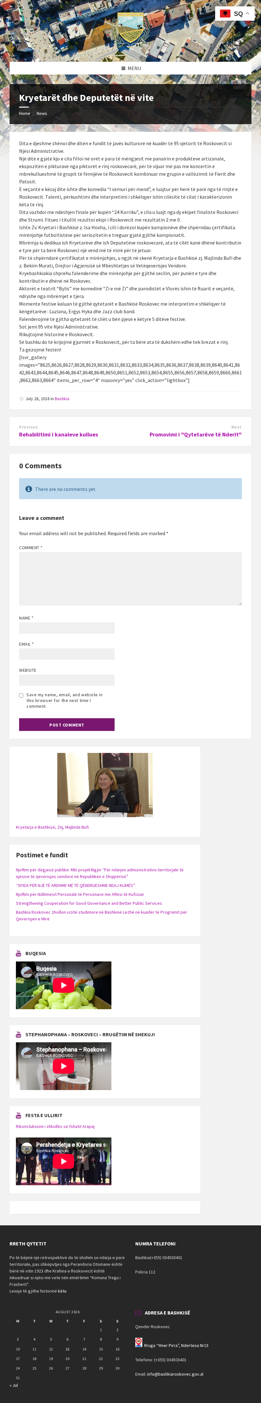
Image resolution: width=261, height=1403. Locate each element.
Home (24, 113)
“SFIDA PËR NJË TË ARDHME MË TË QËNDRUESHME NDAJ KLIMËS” (75, 885)
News (42, 113)
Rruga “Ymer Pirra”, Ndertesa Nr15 (176, 1345)
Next (236, 427)
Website (28, 670)
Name (26, 618)
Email (26, 644)
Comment (31, 547)
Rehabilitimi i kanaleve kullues (58, 434)
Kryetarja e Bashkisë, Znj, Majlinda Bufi (52, 827)
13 (67, 1349)
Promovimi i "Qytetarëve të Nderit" (196, 434)
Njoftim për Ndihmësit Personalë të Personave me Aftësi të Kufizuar (80, 894)
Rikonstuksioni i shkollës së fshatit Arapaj (55, 1126)
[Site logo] (130, 49)
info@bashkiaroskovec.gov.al (175, 1374)
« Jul (14, 1385)
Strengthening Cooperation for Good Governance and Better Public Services (89, 903)
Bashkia (62, 398)
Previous (28, 427)
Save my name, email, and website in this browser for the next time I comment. (64, 700)
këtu (62, 1291)
